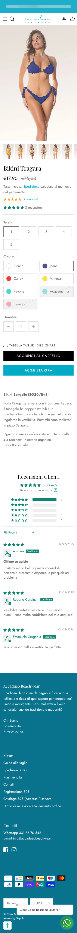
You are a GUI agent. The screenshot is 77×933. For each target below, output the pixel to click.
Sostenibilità (12, 726)
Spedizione (31, 186)
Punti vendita (12, 777)
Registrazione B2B (16, 791)
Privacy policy (13, 731)
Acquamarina (59, 291)
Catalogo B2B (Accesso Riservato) (28, 798)
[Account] (63, 19)
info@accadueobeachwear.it (33, 838)
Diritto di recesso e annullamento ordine (32, 806)
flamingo (20, 304)
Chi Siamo (10, 720)
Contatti (9, 784)
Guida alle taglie (15, 762)
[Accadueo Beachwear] (38, 19)
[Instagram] (14, 849)
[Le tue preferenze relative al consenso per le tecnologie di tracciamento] (7, 925)
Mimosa (55, 278)
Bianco (19, 265)
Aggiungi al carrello (38, 355)
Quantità (9, 317)
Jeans (53, 265)
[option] (38, 83)
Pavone (19, 291)
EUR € (38, 903)
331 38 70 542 (30, 832)
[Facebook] (5, 849)
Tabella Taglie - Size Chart (32, 345)
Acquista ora (38, 370)
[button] (14, 207)
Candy (18, 278)
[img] (13, 544)
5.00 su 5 (50, 485)
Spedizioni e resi (15, 770)
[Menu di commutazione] (4, 19)
